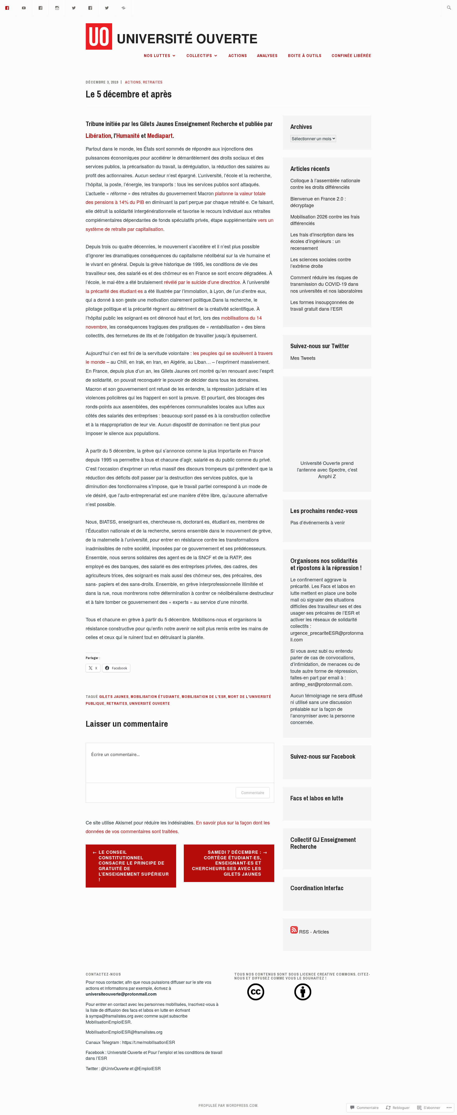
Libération (98, 135)
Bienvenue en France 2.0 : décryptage (318, 201)
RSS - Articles (314, 931)
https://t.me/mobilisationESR (148, 1042)
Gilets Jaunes (114, 696)
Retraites (153, 82)
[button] (255, 992)
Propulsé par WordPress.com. (229, 1105)
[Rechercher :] (449, 8)
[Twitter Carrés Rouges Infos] (107, 7)
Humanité (128, 135)
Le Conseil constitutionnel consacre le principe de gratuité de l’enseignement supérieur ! (134, 866)
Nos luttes (157, 55)
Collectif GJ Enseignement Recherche (323, 843)
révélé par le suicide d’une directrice (202, 281)
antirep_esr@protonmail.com (320, 683)
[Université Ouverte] (74, 7)
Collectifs (199, 55)
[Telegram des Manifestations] (123, 7)
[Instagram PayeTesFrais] (57, 7)
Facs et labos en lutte (316, 798)
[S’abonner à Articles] (294, 931)
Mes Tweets (303, 357)
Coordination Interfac (317, 888)
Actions (238, 55)
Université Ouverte (187, 38)
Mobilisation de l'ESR (204, 696)
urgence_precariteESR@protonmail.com (326, 636)
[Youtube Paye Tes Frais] (24, 7)
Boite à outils (305, 55)
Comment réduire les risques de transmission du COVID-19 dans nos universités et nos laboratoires (326, 284)
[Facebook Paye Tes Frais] (41, 7)
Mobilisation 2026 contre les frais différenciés (325, 219)
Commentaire (252, 792)
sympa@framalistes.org (111, 1016)
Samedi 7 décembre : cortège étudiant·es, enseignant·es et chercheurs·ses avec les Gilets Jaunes (226, 863)
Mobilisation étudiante (155, 696)
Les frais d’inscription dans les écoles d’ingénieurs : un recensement (322, 241)
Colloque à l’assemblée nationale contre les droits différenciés (325, 183)
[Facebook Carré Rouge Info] (90, 7)
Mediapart (160, 135)
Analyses (267, 55)
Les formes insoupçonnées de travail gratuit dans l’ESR (322, 305)
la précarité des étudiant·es (115, 290)
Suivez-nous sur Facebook (322, 756)
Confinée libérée (351, 55)
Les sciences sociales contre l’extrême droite (320, 262)
